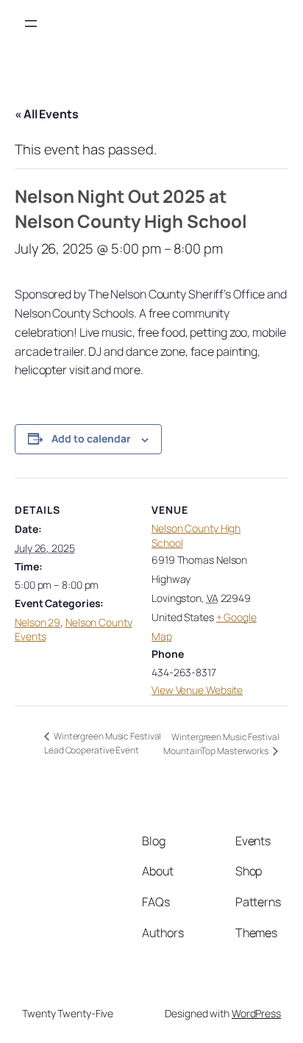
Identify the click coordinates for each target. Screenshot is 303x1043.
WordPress (256, 1013)
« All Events (47, 114)
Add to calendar (91, 438)
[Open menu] (31, 23)
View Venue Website (197, 690)
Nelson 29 (37, 622)
